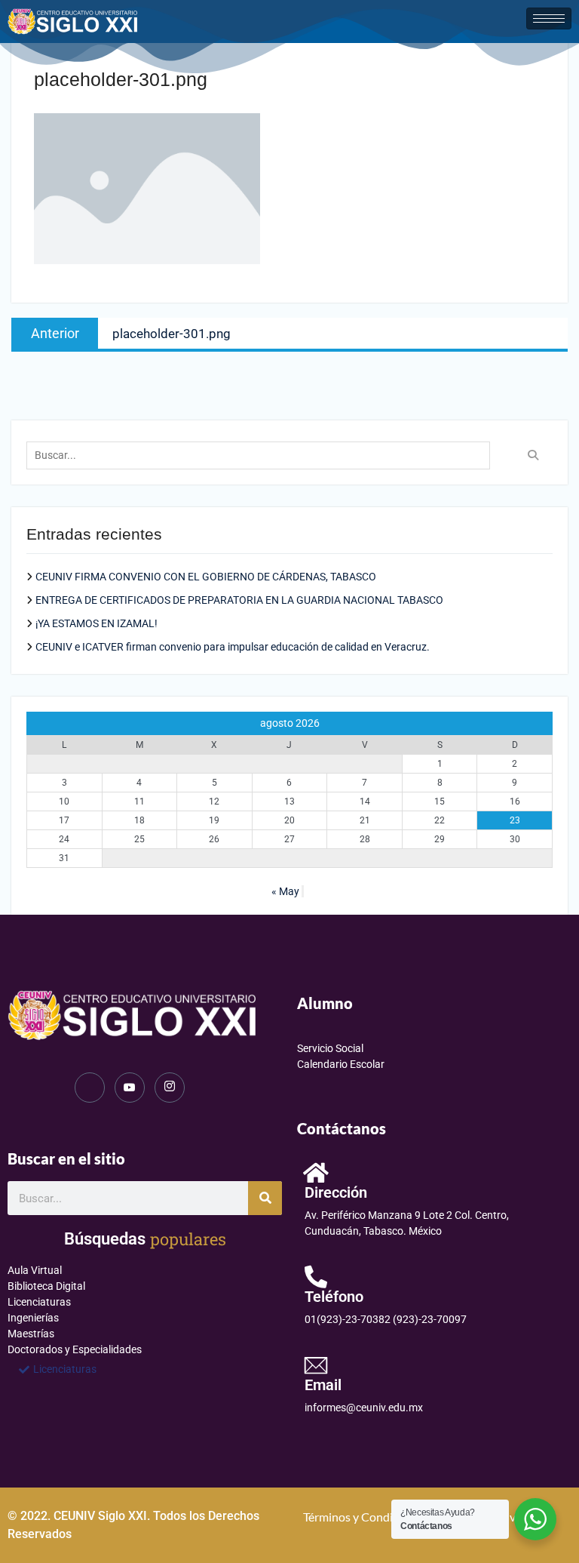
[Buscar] (265, 1198)
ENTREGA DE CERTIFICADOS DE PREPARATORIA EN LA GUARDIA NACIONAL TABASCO (239, 600)
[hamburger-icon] (548, 18)
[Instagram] (170, 1087)
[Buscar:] (262, 455)
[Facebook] (90, 1087)
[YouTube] (130, 1087)
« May (285, 891)
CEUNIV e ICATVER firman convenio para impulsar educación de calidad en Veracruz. (232, 647)
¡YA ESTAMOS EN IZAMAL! (96, 623)
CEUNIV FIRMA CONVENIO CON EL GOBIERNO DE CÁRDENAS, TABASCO (205, 577)
